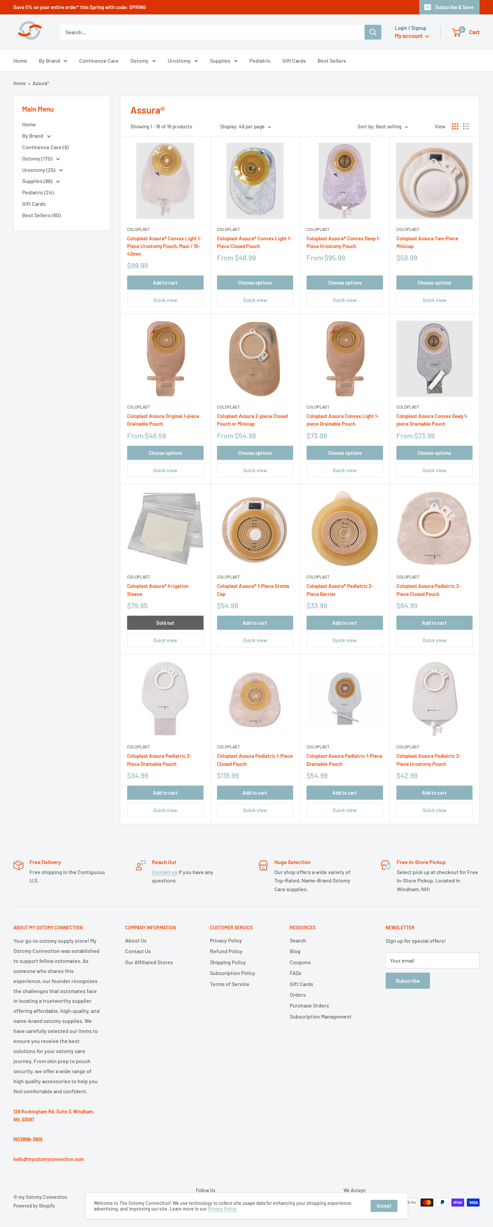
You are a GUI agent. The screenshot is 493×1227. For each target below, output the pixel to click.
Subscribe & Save (454, 7)
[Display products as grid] (455, 126)
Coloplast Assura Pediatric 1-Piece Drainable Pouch (344, 759)
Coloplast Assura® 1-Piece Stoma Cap (253, 590)
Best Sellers (332, 60)
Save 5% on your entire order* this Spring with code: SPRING (79, 7)
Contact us (164, 872)
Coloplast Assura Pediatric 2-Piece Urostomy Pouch (428, 759)
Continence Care (99, 60)
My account (409, 35)
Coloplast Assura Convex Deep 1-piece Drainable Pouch (432, 420)
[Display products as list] (466, 126)
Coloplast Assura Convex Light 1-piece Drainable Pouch (343, 420)
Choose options (255, 283)
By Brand (49, 60)
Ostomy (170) (37, 158)
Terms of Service (230, 984)
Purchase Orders (309, 1005)
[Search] (373, 32)
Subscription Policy (232, 973)
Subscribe (408, 980)
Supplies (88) (37, 181)
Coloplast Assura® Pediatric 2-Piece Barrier (340, 590)
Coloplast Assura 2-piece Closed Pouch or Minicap (252, 420)
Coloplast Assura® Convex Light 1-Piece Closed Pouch (254, 242)
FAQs (296, 973)
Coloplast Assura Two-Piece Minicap (427, 242)
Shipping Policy (228, 962)
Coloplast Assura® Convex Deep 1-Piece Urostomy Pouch (343, 242)
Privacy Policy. (222, 1209)
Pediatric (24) (38, 192)
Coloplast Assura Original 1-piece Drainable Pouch (163, 420)
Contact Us (138, 951)
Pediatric (260, 60)
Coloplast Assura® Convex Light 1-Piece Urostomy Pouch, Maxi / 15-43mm (164, 246)
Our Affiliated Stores (149, 962)
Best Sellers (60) (41, 215)
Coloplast (138, 229)
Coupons (300, 962)
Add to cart (165, 283)
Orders (298, 994)
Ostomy (139, 60)
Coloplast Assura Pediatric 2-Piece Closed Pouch (428, 590)
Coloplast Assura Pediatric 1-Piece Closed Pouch (255, 759)
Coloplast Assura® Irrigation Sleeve (157, 590)
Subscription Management (320, 1016)
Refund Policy (226, 951)
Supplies (220, 60)
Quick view (165, 300)
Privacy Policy (226, 940)
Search (298, 940)
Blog (295, 951)
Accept (384, 1206)
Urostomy (179, 60)
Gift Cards (294, 60)
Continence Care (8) (45, 147)
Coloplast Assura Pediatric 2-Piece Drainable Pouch (159, 759)
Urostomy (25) (39, 170)
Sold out (165, 623)
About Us (136, 940)
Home (20, 60)
